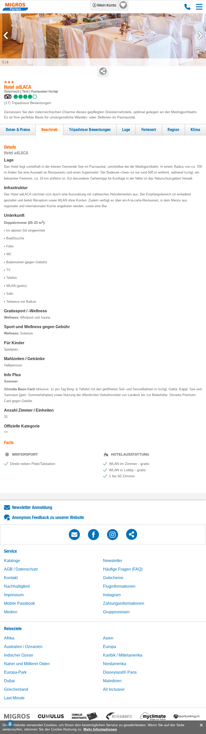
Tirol (25, 91)
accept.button (201, 725)
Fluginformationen (119, 586)
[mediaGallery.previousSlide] (5, 35)
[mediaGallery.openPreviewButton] (103, 39)
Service (10, 551)
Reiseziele (13, 628)
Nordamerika (114, 664)
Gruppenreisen (116, 612)
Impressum (14, 595)
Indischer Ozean (18, 655)
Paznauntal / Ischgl (44, 91)
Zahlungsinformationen (123, 603)
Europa (109, 646)
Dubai (9, 681)
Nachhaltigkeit (17, 586)
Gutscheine (113, 578)
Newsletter (112, 560)
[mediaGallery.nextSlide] (200, 35)
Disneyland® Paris (120, 672)
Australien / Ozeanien (23, 646)
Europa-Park (15, 672)
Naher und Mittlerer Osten (27, 664)
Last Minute (14, 698)
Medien (10, 612)
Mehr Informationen (100, 729)
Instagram (112, 595)
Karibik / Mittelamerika (122, 655)
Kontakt (11, 578)
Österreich (11, 91)
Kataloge (12, 560)
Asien (108, 638)
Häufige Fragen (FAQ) (122, 569)
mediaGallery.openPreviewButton (198, 51)
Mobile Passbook (19, 603)
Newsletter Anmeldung (32, 507)
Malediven (112, 681)
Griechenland (16, 689)
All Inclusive (114, 689)
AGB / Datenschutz (21, 569)
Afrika (9, 638)
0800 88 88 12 (186, 7)
